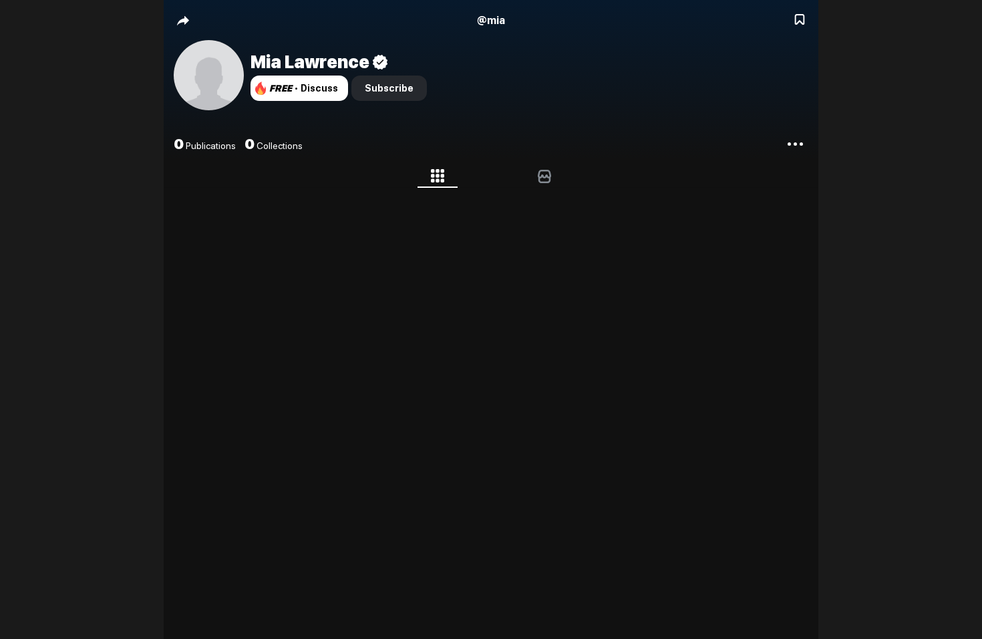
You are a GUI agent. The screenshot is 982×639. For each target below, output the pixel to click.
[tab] (438, 178)
